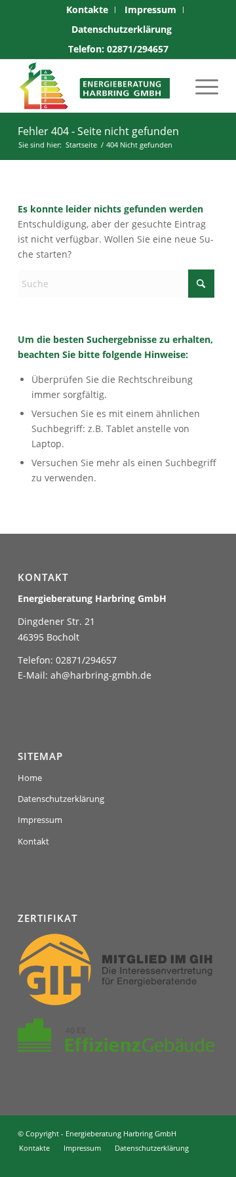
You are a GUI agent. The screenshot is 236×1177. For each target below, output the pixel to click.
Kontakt (33, 841)
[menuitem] (87, 10)
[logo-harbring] (98, 86)
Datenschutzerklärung (121, 29)
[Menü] (200, 86)
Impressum (40, 820)
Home (30, 778)
